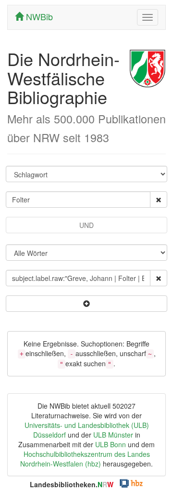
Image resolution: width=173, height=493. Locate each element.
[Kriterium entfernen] (158, 199)
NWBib (38, 16)
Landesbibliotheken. (71, 484)
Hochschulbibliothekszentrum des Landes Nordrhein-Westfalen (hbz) (85, 458)
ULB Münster (113, 435)
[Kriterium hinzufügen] (86, 303)
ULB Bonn (110, 444)
